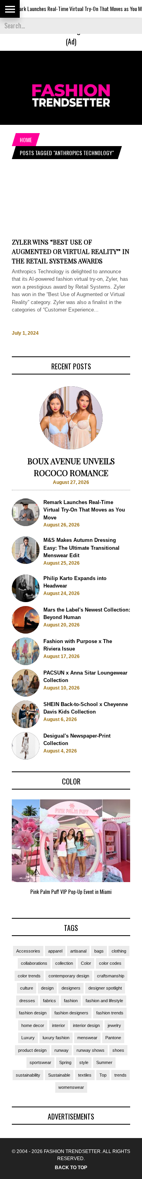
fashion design (33, 1012)
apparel (55, 951)
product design (32, 1050)
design (47, 988)
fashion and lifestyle (104, 1000)
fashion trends (109, 1012)
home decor (32, 1025)
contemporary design (69, 975)
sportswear (40, 1062)
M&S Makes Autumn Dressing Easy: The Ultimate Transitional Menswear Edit (81, 547)
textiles (85, 1075)
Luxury (28, 1037)
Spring (65, 1062)
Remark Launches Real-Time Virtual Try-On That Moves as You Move (70, 8)
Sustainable (59, 1075)
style (83, 1062)
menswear (87, 1037)
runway (61, 1050)
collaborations (34, 963)
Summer (104, 1062)
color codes (110, 963)
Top (102, 1075)
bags (99, 951)
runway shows (91, 1050)
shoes (118, 1050)
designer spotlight (105, 988)
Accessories (28, 951)
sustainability (28, 1075)
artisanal (78, 951)
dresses (27, 1000)
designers (71, 988)
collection (64, 963)
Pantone (113, 1037)
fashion (71, 1000)
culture (26, 988)
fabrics (49, 1000)
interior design (86, 1025)
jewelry (114, 1025)
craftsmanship (110, 975)
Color (86, 963)
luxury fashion (56, 1037)
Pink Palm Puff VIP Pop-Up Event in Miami (71, 891)
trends (120, 1075)
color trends (29, 975)
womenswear (71, 1087)
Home (26, 139)
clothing (119, 951)
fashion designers (71, 1012)
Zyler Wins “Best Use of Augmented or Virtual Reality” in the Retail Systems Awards (70, 251)
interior (58, 1025)
